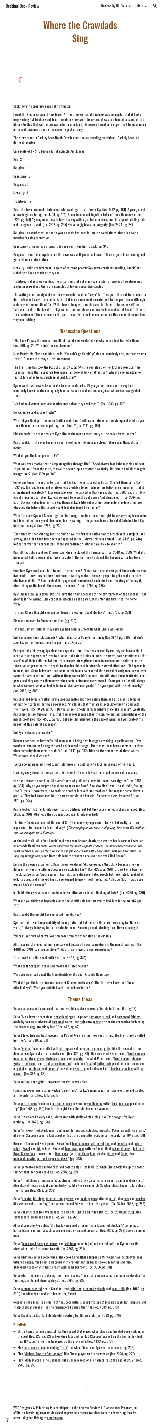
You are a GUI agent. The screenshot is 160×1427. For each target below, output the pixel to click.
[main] (80, 31)
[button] (155, 6)
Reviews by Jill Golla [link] (114, 5)
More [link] (140, 5)
